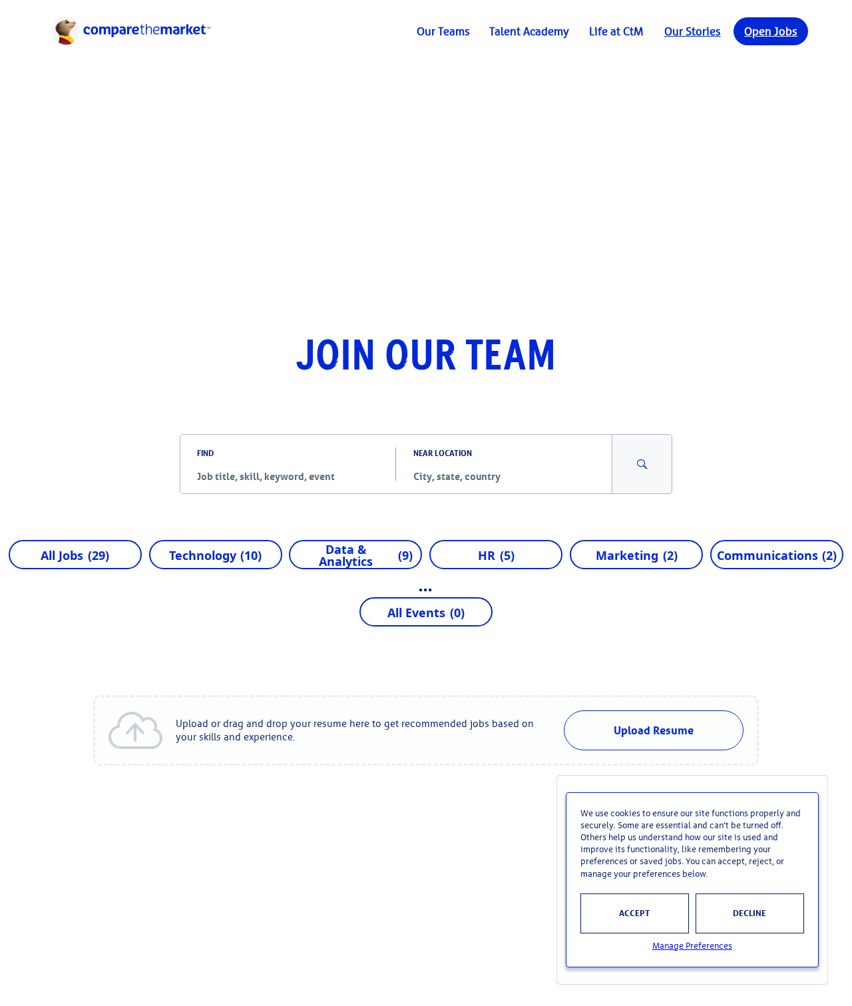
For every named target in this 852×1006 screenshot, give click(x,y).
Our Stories (692, 31)
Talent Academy (529, 31)
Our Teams (443, 31)
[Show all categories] (426, 590)
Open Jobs (770, 31)
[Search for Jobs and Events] (642, 464)
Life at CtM (616, 31)
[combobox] (288, 476)
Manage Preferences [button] (692, 945)
